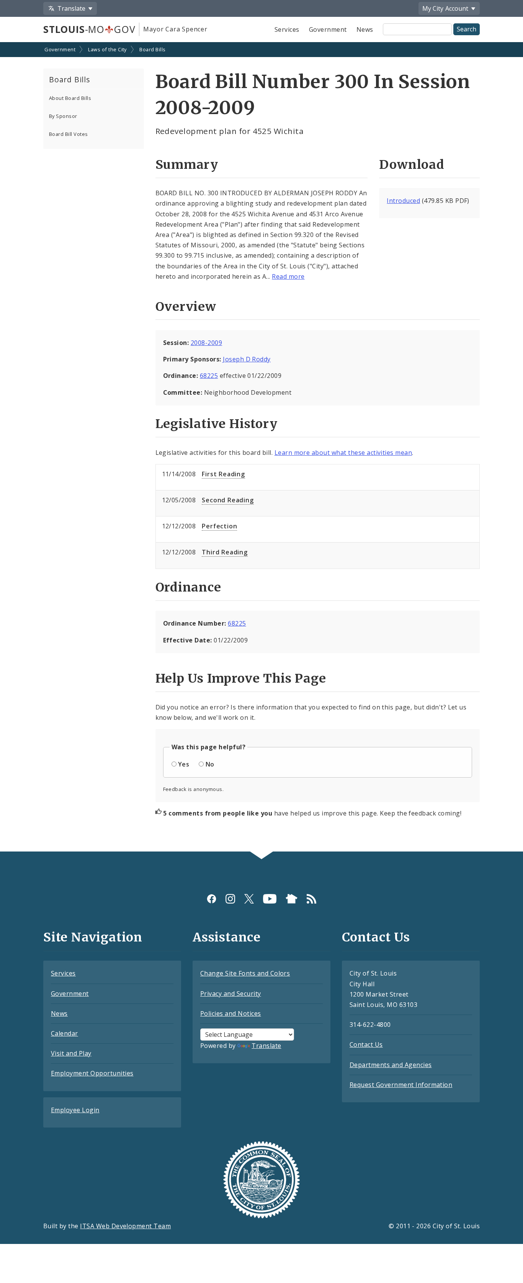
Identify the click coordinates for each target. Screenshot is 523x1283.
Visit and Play (71, 1053)
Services (287, 29)
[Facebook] (211, 898)
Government (328, 29)
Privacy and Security (230, 993)
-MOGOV (89, 29)
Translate (266, 1045)
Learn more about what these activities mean (343, 452)
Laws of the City (107, 49)
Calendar (64, 1033)
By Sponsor (63, 116)
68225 (209, 375)
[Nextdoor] (291, 898)
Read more (288, 276)
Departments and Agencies (391, 1065)
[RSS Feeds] (311, 898)
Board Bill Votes (68, 134)
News (364, 29)
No (210, 764)
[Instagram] (230, 898)
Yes (183, 764)
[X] (249, 898)
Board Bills (152, 49)
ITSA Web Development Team (125, 1226)
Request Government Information (401, 1084)
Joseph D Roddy (247, 359)
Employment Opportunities (92, 1073)
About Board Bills (70, 98)
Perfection (219, 526)
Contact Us (366, 1044)
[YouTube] (269, 898)
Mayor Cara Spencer (175, 29)
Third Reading (224, 552)
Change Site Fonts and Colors (245, 973)
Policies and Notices (230, 1013)
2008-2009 (206, 342)
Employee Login (75, 1110)
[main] (261, 447)
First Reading (223, 474)
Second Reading (227, 500)
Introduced (403, 200)
